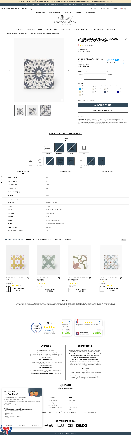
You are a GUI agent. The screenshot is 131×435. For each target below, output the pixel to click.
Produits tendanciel (14, 240)
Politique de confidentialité (55, 407)
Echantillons (72, 400)
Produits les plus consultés (39, 240)
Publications (108, 172)
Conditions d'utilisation (54, 405)
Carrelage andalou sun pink (15, 278)
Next (125, 240)
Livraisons (71, 402)
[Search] (31, 9)
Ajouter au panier (102, 105)
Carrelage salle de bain (15, 231)
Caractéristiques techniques (86, 100)
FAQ (70, 405)
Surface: (80, 71)
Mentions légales (53, 403)
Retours (71, 403)
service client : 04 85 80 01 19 (10, 8)
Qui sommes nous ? (53, 400)
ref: (79, 51)
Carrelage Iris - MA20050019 (108, 278)
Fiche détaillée (23, 172)
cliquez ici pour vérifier (87, 412)
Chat (106, 304)
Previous (123, 240)
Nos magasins (52, 402)
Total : (80, 78)
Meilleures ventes (63, 240)
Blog (70, 409)
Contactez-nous (73, 407)
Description (65, 172)
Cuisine (48, 223)
